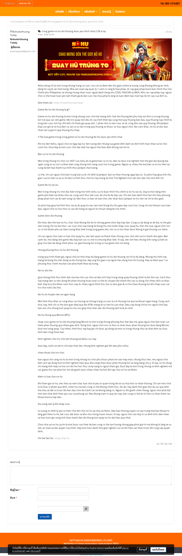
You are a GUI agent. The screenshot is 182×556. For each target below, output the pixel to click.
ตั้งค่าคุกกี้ (143, 549)
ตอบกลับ (46, 516)
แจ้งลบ (168, 31)
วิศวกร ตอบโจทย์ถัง (38, 21)
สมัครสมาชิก (25, 3)
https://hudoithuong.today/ (68, 102)
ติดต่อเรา (120, 11)
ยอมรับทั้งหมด (158, 549)
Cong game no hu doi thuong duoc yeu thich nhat (76, 21)
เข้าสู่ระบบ (10, 3)
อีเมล (13, 497)
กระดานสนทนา (18, 21)
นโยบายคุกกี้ (35, 551)
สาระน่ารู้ (106, 11)
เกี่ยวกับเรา (74, 11)
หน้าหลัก (59, 11)
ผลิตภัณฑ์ (90, 11)
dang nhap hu (62, 438)
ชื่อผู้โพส (15, 490)
